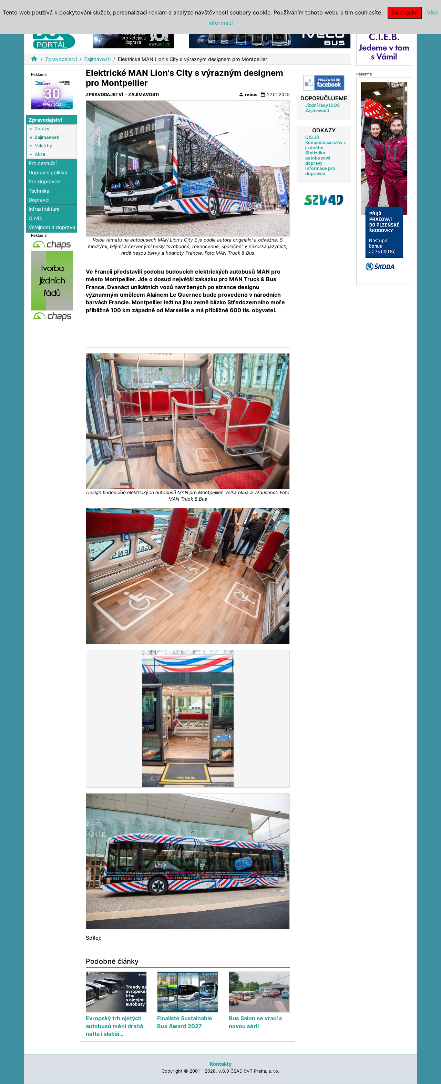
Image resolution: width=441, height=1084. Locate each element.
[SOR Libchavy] (133, 37)
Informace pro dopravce (320, 171)
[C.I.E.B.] (384, 46)
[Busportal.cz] (54, 35)
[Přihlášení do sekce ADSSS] (324, 200)
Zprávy (42, 128)
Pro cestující (43, 163)
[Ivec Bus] (270, 37)
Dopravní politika (48, 172)
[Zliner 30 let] (52, 93)
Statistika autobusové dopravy (318, 158)
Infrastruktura (44, 209)
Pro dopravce (44, 181)
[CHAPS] (52, 280)
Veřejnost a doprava (52, 227)
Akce (40, 154)
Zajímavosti (97, 59)
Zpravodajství (61, 59)
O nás (35, 218)
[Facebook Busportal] (324, 83)
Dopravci (39, 200)
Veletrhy (43, 145)
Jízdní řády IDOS (322, 105)
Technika (39, 191)
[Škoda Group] (384, 180)
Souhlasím (404, 12)
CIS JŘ (312, 137)
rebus (247, 94)
